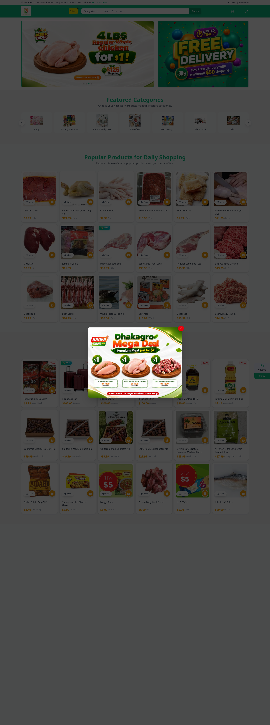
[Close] (181, 328)
